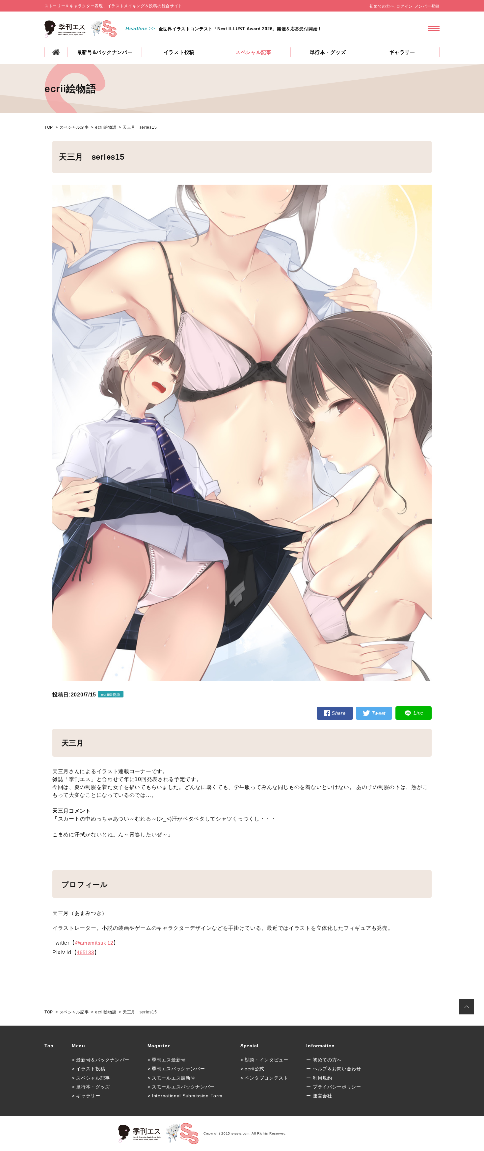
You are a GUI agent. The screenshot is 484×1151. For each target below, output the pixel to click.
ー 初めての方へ (324, 1059)
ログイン (404, 6)
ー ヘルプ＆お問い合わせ (333, 1068)
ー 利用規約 (319, 1078)
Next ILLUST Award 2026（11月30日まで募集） (209, 28)
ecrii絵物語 (106, 127)
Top (49, 1045)
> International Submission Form (185, 1095)
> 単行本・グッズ (91, 1086)
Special (249, 1045)
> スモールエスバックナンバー (181, 1086)
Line (418, 713)
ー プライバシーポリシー (333, 1086)
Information (320, 1045)
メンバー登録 (427, 6)
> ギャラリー (86, 1095)
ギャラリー (402, 52)
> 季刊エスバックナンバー (176, 1068)
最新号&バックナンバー (105, 52)
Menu (78, 1045)
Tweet (379, 713)
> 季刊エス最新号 (167, 1059)
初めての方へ (381, 6)
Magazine (159, 1045)
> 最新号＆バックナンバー (100, 1059)
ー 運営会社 (319, 1095)
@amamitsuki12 (94, 943)
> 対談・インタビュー (264, 1059)
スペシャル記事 (253, 52)
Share (339, 713)
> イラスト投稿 (88, 1068)
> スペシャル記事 (91, 1078)
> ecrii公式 (252, 1068)
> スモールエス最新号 (172, 1078)
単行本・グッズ (328, 52)
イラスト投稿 (179, 52)
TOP (56, 52)
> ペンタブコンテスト (264, 1078)
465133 (85, 952)
